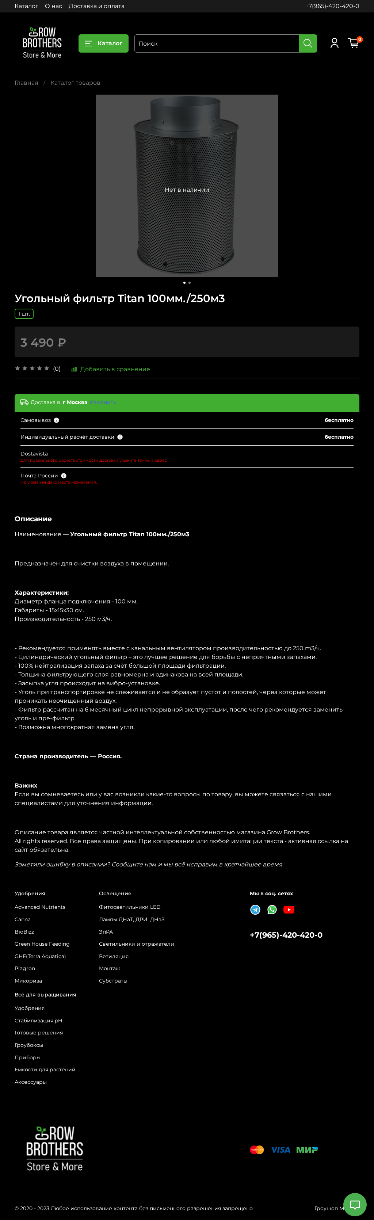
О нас (53, 6)
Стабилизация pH (38, 1020)
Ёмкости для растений (45, 1069)
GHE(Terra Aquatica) (40, 956)
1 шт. (24, 313)
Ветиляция (114, 956)
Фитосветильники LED (130, 907)
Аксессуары (31, 1082)
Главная (26, 82)
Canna (23, 919)
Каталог (26, 6)
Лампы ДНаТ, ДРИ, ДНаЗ (132, 919)
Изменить (102, 402)
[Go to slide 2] (189, 283)
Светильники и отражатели (136, 944)
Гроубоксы (29, 1045)
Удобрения (30, 1008)
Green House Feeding (42, 944)
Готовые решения (39, 1032)
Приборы (28, 1057)
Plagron (25, 968)
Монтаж (109, 968)
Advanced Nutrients (40, 907)
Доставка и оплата (97, 6)
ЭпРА (106, 932)
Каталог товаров (75, 82)
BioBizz (24, 932)
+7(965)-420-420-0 (332, 6)
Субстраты (113, 980)
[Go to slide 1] (184, 283)
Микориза (28, 980)
